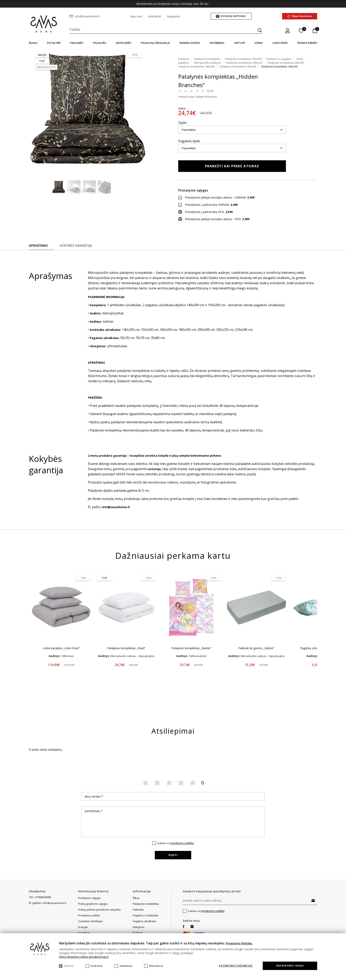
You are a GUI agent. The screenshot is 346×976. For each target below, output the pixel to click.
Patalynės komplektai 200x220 (244, 62)
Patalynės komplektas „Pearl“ (126, 648)
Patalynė (53, 43)
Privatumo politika (89, 915)
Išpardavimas (302, 16)
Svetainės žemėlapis (90, 921)
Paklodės (76, 43)
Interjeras (217, 43)
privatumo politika (182, 843)
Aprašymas (38, 245)
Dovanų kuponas (233, 16)
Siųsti (173, 855)
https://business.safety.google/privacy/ (84, 957)
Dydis (182, 122)
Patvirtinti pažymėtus (235, 965)
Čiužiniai (138, 933)
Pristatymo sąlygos (89, 898)
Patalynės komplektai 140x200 (279, 66)
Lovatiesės (280, 43)
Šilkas (33, 43)
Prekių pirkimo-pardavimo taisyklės (99, 909)
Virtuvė (239, 43)
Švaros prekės (307, 43)
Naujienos (173, 16)
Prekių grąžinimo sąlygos (93, 904)
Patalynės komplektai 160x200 (238, 66)
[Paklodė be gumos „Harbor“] (256, 607)
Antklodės (123, 43)
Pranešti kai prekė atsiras (232, 166)
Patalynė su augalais (279, 59)
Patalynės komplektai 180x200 (196, 66)
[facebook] (183, 926)
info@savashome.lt (87, 16)
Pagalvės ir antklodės (146, 915)
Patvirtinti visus (290, 965)
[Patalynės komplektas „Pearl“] (126, 607)
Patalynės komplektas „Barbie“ (191, 648)
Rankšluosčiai (190, 43)
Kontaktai (154, 16)
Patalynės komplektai (207, 59)
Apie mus (136, 16)
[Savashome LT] (44, 24)
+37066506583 (42, 897)
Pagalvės (99, 43)
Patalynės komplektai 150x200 (243, 59)
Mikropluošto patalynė (207, 62)
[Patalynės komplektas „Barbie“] (191, 607)
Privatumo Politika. (239, 943)
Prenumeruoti (313, 900)
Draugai (83, 927)
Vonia (258, 43)
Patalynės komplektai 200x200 (285, 62)
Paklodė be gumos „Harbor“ (256, 648)
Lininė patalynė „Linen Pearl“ (61, 648)
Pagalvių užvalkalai (155, 43)
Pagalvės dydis (189, 141)
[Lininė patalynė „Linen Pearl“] (61, 607)
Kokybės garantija (76, 245)
